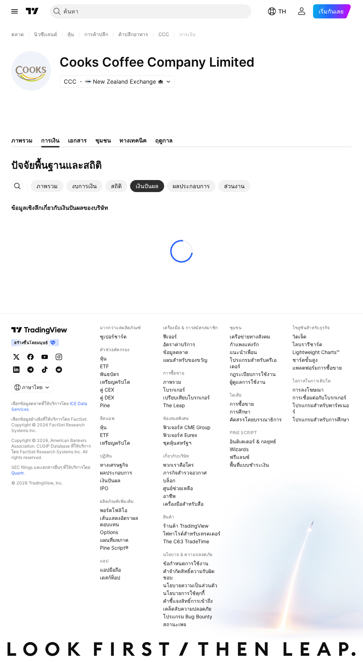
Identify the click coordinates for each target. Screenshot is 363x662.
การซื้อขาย (242, 404)
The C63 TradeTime (186, 541)
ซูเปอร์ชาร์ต (113, 336)
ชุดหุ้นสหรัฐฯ (177, 443)
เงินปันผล (110, 480)
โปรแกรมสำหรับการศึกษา (320, 419)
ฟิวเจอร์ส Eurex (180, 435)
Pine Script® (114, 548)
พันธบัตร (109, 374)
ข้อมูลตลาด (175, 352)
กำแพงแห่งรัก (244, 344)
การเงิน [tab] (50, 140)
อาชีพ (169, 496)
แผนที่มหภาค (114, 540)
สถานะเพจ (174, 624)
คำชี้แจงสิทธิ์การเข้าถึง (188, 601)
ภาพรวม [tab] (22, 140)
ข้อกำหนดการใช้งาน (185, 563)
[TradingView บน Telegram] (30, 370)
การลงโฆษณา (308, 390)
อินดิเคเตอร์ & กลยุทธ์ (253, 441)
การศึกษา (240, 412)
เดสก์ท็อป (110, 577)
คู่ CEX (107, 390)
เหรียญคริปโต (115, 382)
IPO (104, 488)
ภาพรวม (172, 382)
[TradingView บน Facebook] (30, 357)
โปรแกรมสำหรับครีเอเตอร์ (253, 363)
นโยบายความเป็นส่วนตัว (190, 585)
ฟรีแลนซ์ (240, 457)
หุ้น (103, 358)
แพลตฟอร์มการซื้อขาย (317, 368)
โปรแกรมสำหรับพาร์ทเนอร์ (320, 408)
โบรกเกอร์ (174, 390)
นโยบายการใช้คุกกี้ (184, 593)
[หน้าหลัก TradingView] (32, 11)
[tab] (47, 186)
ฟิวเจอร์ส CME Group (187, 427)
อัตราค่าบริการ (179, 344)
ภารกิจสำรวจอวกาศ (185, 473)
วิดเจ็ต (299, 336)
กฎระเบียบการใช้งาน (253, 374)
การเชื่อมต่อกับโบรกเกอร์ (319, 397)
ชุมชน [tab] (103, 140)
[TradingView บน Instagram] (59, 357)
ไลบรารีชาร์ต (307, 344)
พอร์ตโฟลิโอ (113, 510)
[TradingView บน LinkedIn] (16, 370)
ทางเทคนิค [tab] (133, 140)
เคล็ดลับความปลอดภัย (187, 609)
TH (282, 11)
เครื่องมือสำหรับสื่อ (183, 504)
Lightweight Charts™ (316, 352)
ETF (104, 366)
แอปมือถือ (110, 570)
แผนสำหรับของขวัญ (185, 360)
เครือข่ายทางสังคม (250, 336)
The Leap (174, 405)
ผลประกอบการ (116, 473)
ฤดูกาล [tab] (164, 140)
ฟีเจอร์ (170, 336)
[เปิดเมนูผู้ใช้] (14, 11)
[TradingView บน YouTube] (45, 357)
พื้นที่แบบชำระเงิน (249, 465)
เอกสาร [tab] (77, 140)
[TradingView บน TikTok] (45, 370)
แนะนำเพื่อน (243, 352)
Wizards (239, 449)
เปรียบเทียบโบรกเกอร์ (186, 397)
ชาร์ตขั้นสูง (305, 360)
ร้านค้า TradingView (185, 526)
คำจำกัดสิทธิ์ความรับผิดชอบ (188, 574)
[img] (160, 81)
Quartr (17, 473)
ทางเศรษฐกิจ (114, 465)
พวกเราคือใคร (178, 465)
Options (109, 532)
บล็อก (169, 480)
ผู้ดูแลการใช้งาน (248, 382)
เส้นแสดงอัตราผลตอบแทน (119, 521)
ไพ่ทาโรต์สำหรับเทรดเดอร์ (191, 534)
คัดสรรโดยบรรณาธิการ (256, 419)
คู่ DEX (107, 397)
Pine (105, 405)
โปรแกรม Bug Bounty (187, 616)
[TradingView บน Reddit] (59, 370)
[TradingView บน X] (16, 357)
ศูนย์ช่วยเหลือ (178, 488)
